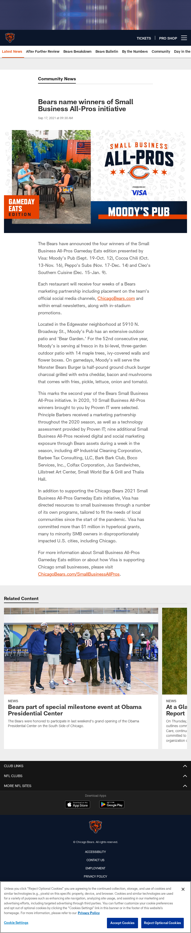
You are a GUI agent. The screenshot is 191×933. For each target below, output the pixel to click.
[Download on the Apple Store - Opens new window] (77, 805)
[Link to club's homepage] (10, 36)
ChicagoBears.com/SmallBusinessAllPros (79, 574)
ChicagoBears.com (116, 298)
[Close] (183, 889)
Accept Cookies (122, 923)
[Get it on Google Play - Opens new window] (112, 807)
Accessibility (95, 851)
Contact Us (95, 860)
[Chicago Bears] (95, 827)
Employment (95, 868)
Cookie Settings (16, 923)
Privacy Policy (95, 876)
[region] (95, 907)
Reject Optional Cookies (162, 923)
